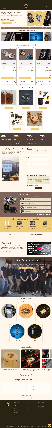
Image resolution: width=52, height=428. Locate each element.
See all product (19, 23)
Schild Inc (9, 426)
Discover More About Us (25, 268)
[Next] (49, 37)
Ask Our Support (25, 397)
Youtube (27, 410)
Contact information (43, 426)
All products (16, 405)
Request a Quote (6, 23)
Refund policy (20, 426)
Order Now (40, 77)
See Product (8, 107)
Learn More (5, 81)
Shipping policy (37, 426)
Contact (15, 412)
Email (19, 419)
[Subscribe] (34, 420)
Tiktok (27, 412)
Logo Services (17, 406)
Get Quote (5, 77)
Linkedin (27, 408)
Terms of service (31, 426)
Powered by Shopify (14, 426)
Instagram (28, 405)
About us (16, 410)
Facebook (28, 406)
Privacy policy (25, 426)
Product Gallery (17, 414)
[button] (10, 4)
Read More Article (25, 375)
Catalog (15, 408)
